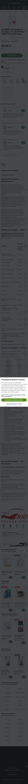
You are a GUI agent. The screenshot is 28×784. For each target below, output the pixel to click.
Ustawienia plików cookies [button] (14, 404)
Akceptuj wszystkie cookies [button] (14, 400)
